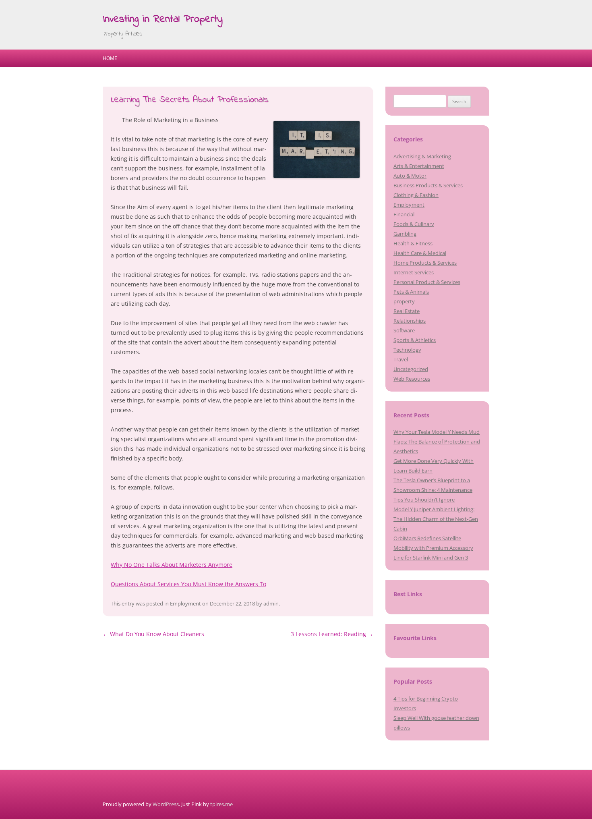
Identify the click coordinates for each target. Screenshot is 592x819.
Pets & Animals (411, 291)
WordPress (166, 804)
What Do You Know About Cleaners (153, 634)
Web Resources (411, 378)
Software (404, 330)
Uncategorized (410, 369)
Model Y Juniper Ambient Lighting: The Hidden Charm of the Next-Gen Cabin (435, 519)
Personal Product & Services (426, 282)
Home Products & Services (425, 262)
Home (110, 58)
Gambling (404, 233)
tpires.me (221, 804)
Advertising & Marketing (422, 156)
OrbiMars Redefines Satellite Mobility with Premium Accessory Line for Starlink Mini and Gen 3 (433, 548)
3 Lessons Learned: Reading (332, 634)
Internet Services (413, 272)
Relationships (409, 320)
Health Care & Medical (419, 253)
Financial (403, 214)
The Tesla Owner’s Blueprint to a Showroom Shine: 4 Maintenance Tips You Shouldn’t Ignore (432, 490)
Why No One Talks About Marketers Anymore (171, 564)
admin (271, 603)
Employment (185, 603)
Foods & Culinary (413, 224)
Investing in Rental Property (163, 19)
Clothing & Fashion (416, 195)
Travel (400, 359)
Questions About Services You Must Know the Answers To (188, 584)
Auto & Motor (409, 175)
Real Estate (406, 311)
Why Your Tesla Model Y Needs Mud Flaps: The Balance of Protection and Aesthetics (436, 441)
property (404, 301)
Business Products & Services (428, 185)
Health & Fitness (413, 243)
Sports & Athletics (414, 340)
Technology (407, 349)
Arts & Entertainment (418, 166)
